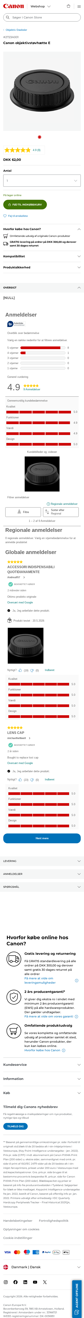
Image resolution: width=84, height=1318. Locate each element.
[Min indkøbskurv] (68, 6)
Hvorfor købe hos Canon (42, 1050)
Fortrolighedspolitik (54, 1221)
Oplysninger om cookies (21, 1229)
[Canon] (13, 6)
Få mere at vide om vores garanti (48, 1016)
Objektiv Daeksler (16, 29)
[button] (39, 137)
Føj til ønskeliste (18, 215)
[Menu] (79, 6)
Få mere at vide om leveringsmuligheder (40, 980)
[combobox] (42, 17)
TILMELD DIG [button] (15, 1126)
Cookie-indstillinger (17, 1238)
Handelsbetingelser (17, 1221)
